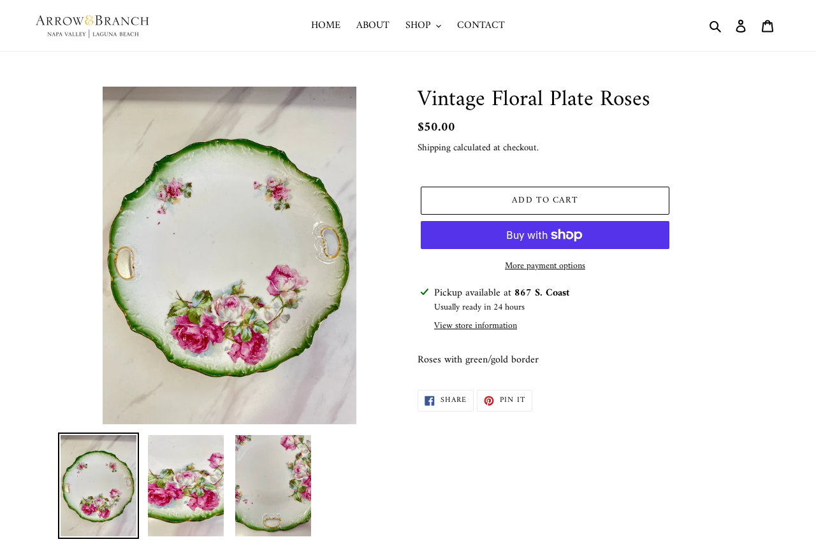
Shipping (434, 148)
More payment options (545, 266)
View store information (475, 326)
